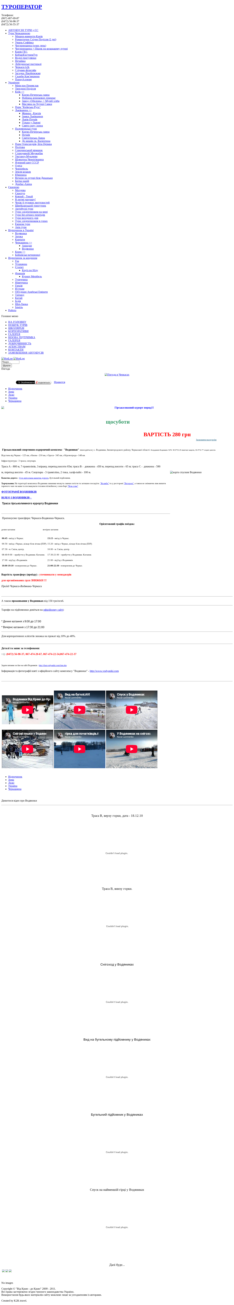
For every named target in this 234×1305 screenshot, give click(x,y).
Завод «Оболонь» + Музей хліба (40, 101)
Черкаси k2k (22, 67)
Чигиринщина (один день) (30, 45)
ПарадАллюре (23, 79)
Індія (18, 301)
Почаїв (26, 134)
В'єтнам (19, 288)
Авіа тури (21, 227)
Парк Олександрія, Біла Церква (33, 144)
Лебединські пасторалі (28, 64)
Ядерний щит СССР (27, 162)
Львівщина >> (23, 110)
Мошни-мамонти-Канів (29, 36)
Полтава (20, 147)
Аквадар (27, 245)
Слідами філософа (25, 70)
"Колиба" (104, 483)
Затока (19, 236)
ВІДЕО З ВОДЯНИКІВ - (16, 497)
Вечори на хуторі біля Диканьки (34, 177)
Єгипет (19, 267)
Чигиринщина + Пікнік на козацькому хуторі (41, 48)
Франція (20, 273)
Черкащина (14, 400)
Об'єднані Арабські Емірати (31, 291)
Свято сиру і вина (32, 125)
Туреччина (21, 279)
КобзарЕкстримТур (26, 54)
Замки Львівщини (32, 116)
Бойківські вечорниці (27, 254)
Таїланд (19, 294)
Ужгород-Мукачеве (26, 156)
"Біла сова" (73, 486)
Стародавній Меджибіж (29, 153)
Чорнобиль (21, 168)
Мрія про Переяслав (27, 85)
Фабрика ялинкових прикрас (39, 97)
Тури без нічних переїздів (30, 214)
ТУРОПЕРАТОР (21, 7)
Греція (18, 285)
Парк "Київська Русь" (28, 107)
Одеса (18, 165)
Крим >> (20, 251)
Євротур (20, 193)
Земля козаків (23, 171)
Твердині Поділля (25, 88)
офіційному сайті (53, 609)
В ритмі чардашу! (25, 199)
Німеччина (21, 282)
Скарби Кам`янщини (27, 76)
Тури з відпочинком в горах (31, 221)
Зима (11, 391)
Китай (18, 298)
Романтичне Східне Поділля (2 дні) (35, 39)
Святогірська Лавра (33, 137)
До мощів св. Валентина (36, 141)
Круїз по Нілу (30, 270)
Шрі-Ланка (21, 304)
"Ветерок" (129, 483)
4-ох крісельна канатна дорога (33, 478)
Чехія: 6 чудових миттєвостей (32, 202)
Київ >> (19, 91)
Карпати (20, 239)
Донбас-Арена (23, 184)
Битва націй (22, 181)
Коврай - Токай (24, 196)
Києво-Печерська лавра (36, 94)
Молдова (20, 190)
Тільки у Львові (31, 122)
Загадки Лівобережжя (27, 73)
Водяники (21, 233)
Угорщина (21, 264)
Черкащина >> (23, 242)
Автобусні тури (24, 208)
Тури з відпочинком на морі (31, 211)
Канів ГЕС (21, 51)
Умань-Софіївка (24, 42)
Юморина (21, 174)
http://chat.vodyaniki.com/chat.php (53, 665)
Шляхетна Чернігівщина (29, 159)
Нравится (59, 382)
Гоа (17, 261)
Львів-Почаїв (29, 119)
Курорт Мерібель (32, 276)
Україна (12, 397)
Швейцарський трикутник (30, 205)
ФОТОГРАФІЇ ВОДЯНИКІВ (19, 491)
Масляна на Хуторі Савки (37, 104)
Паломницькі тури (26, 128)
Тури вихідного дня (26, 218)
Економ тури (22, 224)
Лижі (11, 394)
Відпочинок (15, 388)
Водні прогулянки (25, 57)
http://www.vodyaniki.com (104, 671)
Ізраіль (19, 307)
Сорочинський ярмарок (29, 150)
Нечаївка (20, 61)
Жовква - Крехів (31, 113)
